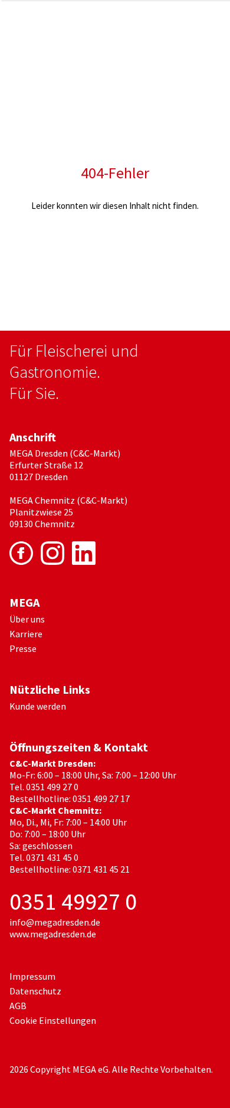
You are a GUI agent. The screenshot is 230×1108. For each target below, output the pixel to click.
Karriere (25, 634)
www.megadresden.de (52, 934)
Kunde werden (37, 706)
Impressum (32, 976)
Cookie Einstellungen (52, 1020)
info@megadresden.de (54, 922)
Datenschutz (35, 991)
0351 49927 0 (73, 901)
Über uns (27, 619)
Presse (23, 648)
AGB (18, 1005)
